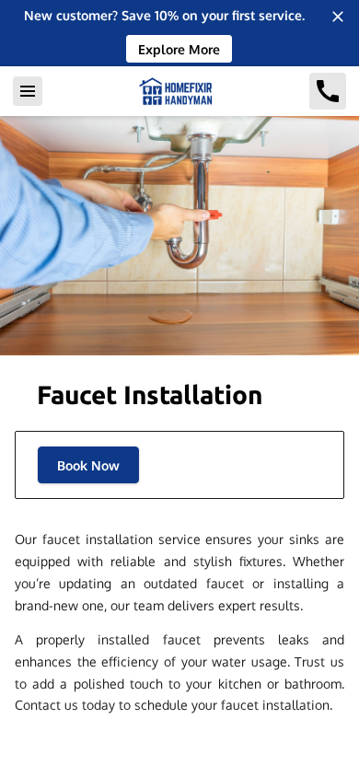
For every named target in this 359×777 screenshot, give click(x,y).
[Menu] (27, 91)
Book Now (88, 465)
